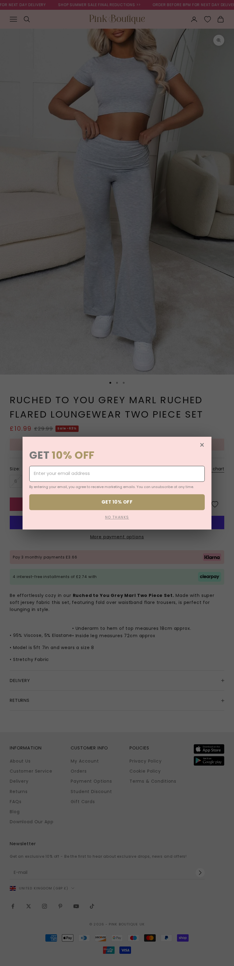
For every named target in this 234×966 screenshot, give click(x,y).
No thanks (117, 517)
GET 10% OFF (117, 502)
